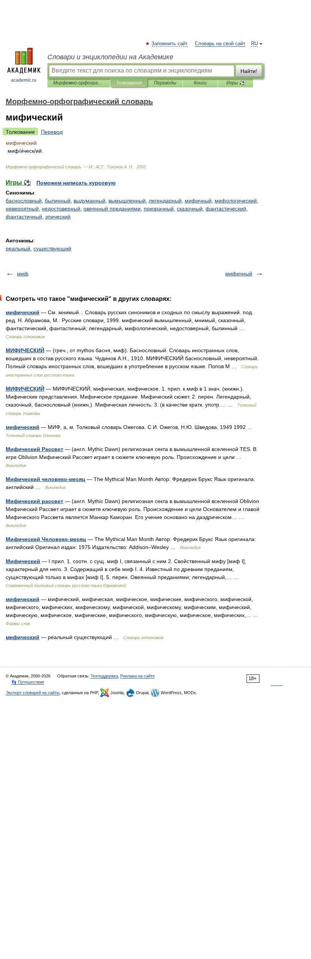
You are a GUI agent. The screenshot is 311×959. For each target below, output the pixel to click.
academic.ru (23, 80)
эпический (58, 217)
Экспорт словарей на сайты (33, 692)
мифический (22, 312)
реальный (18, 248)
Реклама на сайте (137, 676)
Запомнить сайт (170, 43)
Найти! (248, 71)
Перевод (52, 132)
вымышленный (127, 201)
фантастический (226, 209)
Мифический (23, 561)
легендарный (165, 201)
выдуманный (89, 201)
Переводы (165, 82)
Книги (200, 82)
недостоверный (61, 209)
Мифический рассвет (34, 501)
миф (22, 274)
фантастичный (24, 217)
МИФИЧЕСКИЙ (25, 350)
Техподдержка (104, 676)
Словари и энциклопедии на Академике (110, 57)
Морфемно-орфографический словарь (78, 82)
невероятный (22, 209)
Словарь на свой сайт (220, 43)
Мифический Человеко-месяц (46, 539)
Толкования (128, 82)
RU (254, 43)
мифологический (236, 201)
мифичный (198, 201)
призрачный (159, 209)
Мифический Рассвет (34, 449)
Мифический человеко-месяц (45, 479)
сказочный (190, 209)
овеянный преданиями (112, 209)
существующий (52, 248)
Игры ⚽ (235, 82)
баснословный (24, 201)
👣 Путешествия (27, 682)
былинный (58, 201)
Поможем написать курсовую (76, 183)
